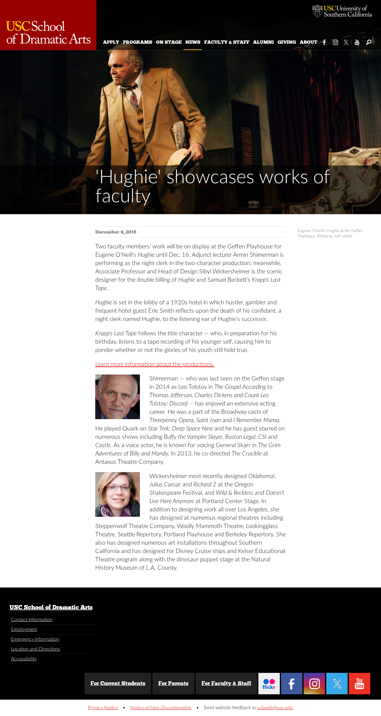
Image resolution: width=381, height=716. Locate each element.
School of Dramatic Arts (48, 25)
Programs (137, 42)
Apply (111, 42)
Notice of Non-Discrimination (160, 707)
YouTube (357, 41)
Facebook (324, 41)
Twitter (346, 41)
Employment (24, 629)
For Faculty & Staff (226, 683)
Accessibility (24, 659)
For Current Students (117, 683)
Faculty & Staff (226, 42)
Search (368, 41)
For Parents (173, 683)
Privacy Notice (103, 707)
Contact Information (32, 619)
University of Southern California (342, 12)
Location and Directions (35, 649)
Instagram (335, 41)
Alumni (263, 42)
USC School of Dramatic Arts (51, 607)
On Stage (169, 42)
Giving (287, 42)
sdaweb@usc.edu (275, 707)
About (308, 42)
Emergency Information (35, 639)
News (192, 42)
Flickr (269, 683)
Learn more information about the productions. (154, 364)
